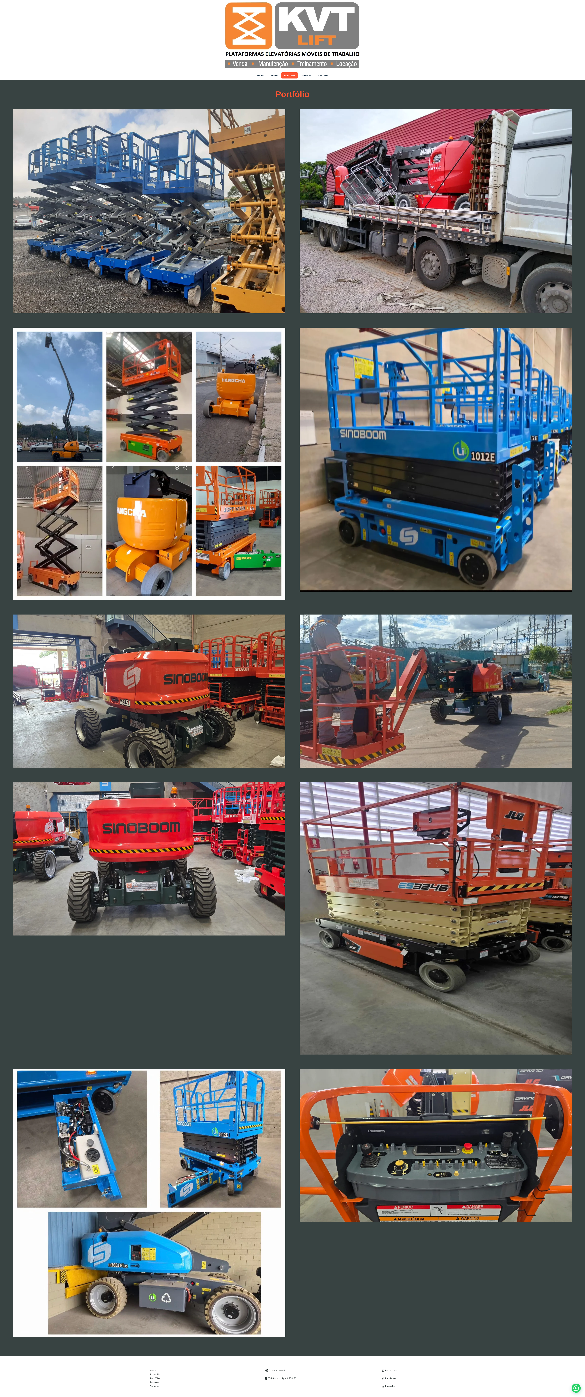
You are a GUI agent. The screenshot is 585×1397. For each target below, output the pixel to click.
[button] (576, 1388)
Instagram (391, 1370)
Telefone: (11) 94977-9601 (282, 1378)
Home (153, 1370)
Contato (154, 1386)
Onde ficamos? (276, 1370)
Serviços (154, 1382)
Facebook (390, 1378)
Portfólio (155, 1378)
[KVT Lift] (292, 35)
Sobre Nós (156, 1374)
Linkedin (390, 1386)
